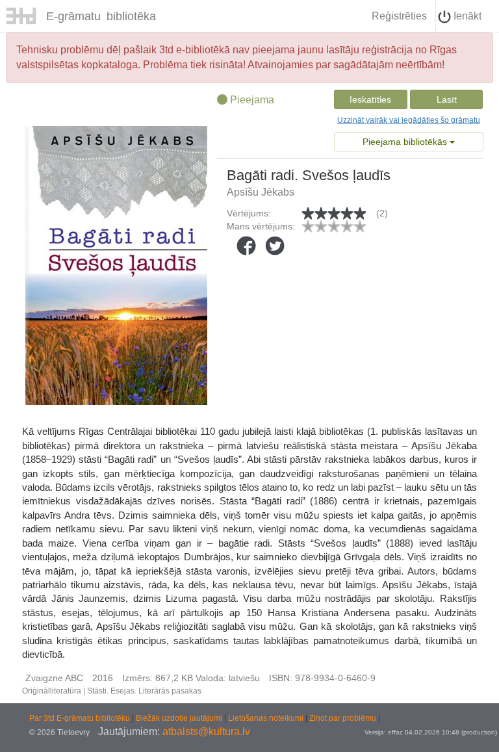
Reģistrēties (399, 15)
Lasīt (447, 99)
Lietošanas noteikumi (266, 718)
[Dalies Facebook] (246, 245)
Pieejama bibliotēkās (406, 141)
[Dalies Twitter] (275, 245)
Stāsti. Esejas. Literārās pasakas (144, 690)
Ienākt (466, 15)
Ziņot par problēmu (342, 718)
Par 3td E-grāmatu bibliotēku (80, 718)
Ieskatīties (370, 99)
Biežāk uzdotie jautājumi (180, 718)
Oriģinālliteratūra (51, 690)
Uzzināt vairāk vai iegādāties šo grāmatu (408, 120)
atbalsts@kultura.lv (206, 731)
